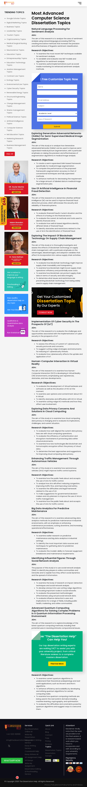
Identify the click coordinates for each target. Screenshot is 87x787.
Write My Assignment (30, 764)
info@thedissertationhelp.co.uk (19, 740)
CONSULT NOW (45, 312)
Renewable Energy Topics (17, 92)
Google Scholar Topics (16, 18)
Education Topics (14, 54)
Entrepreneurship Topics (17, 58)
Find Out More (57, 663)
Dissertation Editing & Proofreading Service (33, 771)
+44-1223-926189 (13, 734)
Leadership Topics (14, 31)
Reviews (48, 744)
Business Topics (13, 26)
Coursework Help (32, 751)
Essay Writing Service (30, 746)
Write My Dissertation (30, 735)
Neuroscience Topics (15, 50)
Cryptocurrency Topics (16, 39)
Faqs (47, 738)
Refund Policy (61, 785)
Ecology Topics (13, 80)
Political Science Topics (16, 117)
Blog (47, 732)
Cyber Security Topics (16, 88)
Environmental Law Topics (17, 84)
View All (9, 154)
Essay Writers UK (32, 754)
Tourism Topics (13, 35)
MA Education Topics (15, 134)
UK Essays (29, 760)
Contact (48, 735)
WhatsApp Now (12, 761)
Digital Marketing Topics (17, 22)
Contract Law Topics (15, 76)
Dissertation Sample (50, 754)
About (47, 729)
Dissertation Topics (53, 750)
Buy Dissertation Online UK (31, 730)
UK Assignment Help (33, 757)
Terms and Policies (75, 785)
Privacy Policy (50, 785)
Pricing (48, 741)
